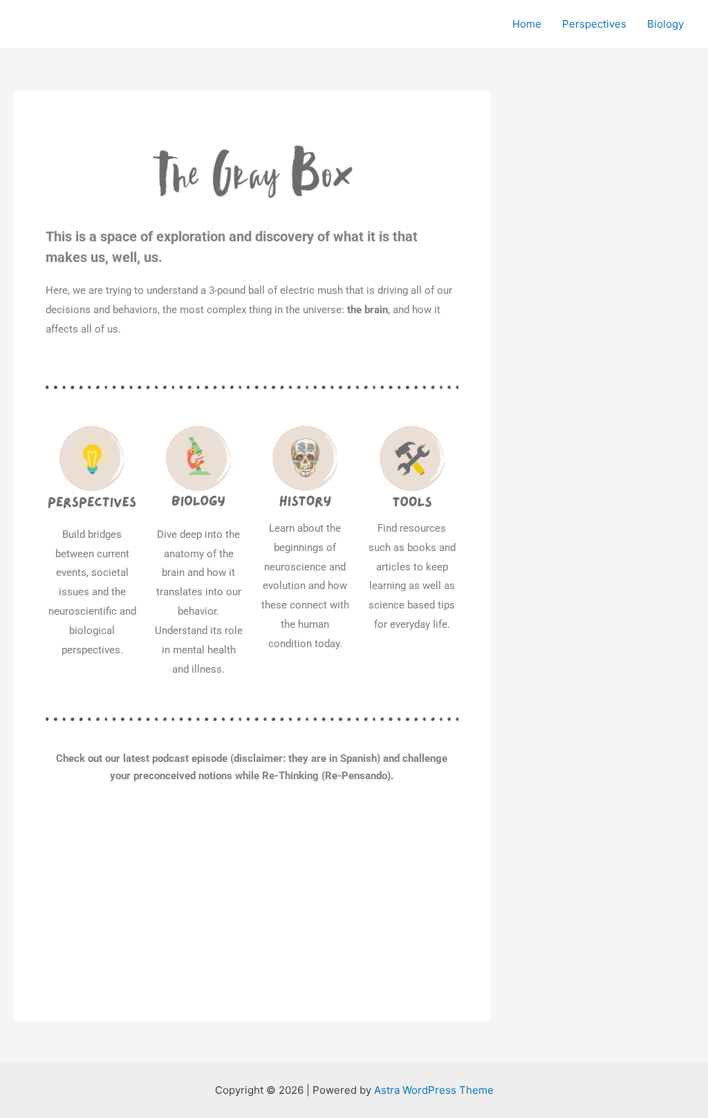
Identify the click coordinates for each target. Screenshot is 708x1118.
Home (526, 23)
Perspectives (594, 23)
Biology (665, 23)
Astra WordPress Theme (434, 1090)
